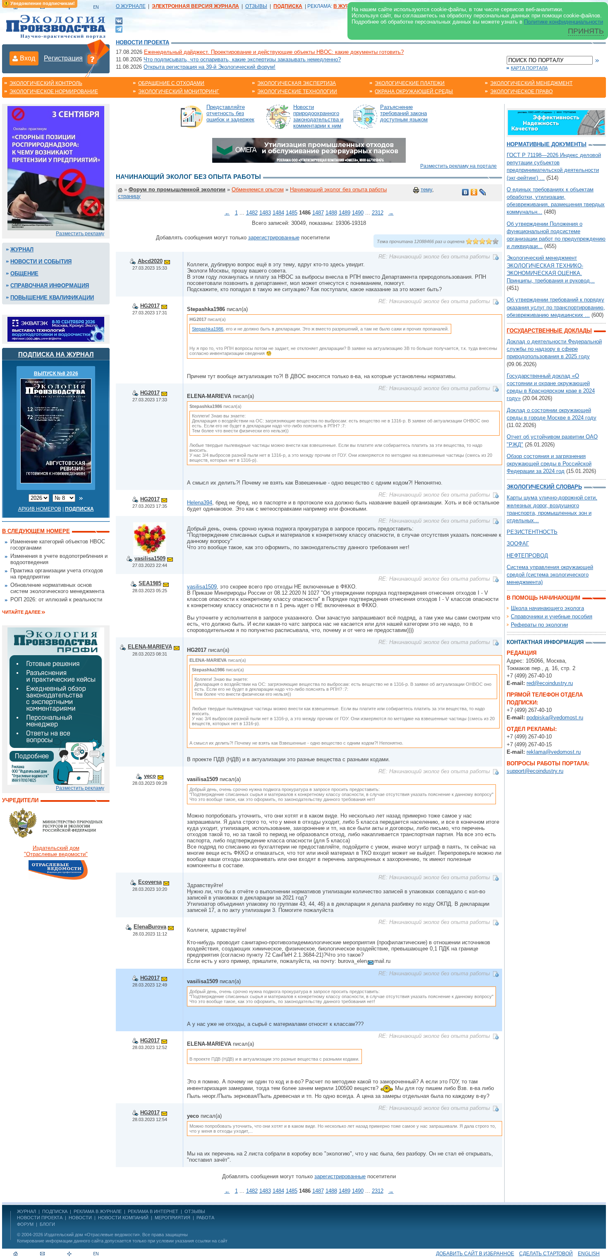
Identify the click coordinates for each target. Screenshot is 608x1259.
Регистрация (63, 58)
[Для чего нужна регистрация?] (92, 59)
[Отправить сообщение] (167, 261)
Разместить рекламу (80, 233)
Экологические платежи (410, 83)
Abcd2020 (150, 261)
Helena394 (199, 502)
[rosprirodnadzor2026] (55, 167)
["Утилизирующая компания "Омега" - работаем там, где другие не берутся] (309, 150)
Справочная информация (49, 285)
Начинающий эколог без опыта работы (338, 189)
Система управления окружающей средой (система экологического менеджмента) (550, 574)
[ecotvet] (55, 705)
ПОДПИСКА (54, 1211)
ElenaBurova (150, 927)
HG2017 (150, 306)
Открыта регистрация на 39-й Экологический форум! (209, 67)
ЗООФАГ (518, 543)
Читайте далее (21, 612)
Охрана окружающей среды (414, 91)
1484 (278, 213)
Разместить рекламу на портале (458, 166)
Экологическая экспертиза (296, 83)
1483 (265, 213)
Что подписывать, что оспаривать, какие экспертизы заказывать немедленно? (242, 59)
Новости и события (41, 261)
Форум (25, 1224)
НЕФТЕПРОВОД (527, 555)
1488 (331, 213)
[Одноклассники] (474, 192)
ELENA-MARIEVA (150, 647)
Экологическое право (521, 91)
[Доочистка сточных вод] (556, 122)
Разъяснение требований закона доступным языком (404, 113)
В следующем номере (36, 531)
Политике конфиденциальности (563, 22)
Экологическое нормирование (54, 91)
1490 (358, 213)
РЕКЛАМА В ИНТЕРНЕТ (153, 1211)
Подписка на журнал (56, 354)
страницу (129, 196)
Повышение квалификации (52, 297)
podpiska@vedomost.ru (555, 717)
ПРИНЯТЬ (586, 31)
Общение (24, 273)
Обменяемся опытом (258, 189)
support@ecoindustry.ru (535, 771)
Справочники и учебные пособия (551, 616)
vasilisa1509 (149, 558)
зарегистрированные (273, 237)
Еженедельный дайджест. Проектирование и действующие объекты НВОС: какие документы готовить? (274, 52)
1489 (344, 213)
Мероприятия (172, 1217)
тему (426, 189)
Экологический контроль (46, 83)
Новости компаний (123, 1217)
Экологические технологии (297, 91)
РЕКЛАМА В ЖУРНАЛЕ (98, 1211)
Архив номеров (39, 509)
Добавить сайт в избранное (475, 1254)
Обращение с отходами (171, 83)
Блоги (47, 1224)
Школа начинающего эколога (547, 608)
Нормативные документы (546, 144)
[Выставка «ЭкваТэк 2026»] (55, 329)
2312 (377, 213)
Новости (80, 1217)
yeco (150, 776)
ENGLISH (589, 1254)
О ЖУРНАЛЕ (131, 6)
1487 (318, 213)
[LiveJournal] (483, 192)
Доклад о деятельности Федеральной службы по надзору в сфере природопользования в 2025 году (554, 348)
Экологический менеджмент (531, 83)
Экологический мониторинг (178, 91)
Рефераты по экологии (539, 625)
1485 (291, 213)
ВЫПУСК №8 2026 (56, 373)
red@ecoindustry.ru (550, 683)
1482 (252, 213)
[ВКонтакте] (119, 20)
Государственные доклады (549, 331)
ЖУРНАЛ (26, 1211)
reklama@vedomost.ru (554, 752)
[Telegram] (118, 28)
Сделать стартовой (546, 1254)
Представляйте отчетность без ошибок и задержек (230, 113)
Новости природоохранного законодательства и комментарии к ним (318, 116)
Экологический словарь (544, 487)
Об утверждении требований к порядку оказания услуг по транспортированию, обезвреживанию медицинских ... (556, 307)
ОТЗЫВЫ (256, 6)
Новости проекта (142, 42)
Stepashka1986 (207, 328)
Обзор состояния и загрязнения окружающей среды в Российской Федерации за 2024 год (549, 463)
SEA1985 (150, 583)
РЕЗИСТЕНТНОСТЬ (532, 532)
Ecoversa (150, 882)
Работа (205, 1217)
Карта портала (529, 67)
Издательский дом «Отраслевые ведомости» (92, 1234)
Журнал (22, 249)
